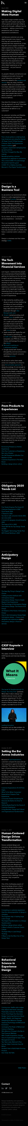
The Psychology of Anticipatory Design (14, 604)
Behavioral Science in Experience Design (9, 965)
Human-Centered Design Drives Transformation (13, 836)
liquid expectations (15, 759)
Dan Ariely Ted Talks (8, 1053)
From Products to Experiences (13, 407)
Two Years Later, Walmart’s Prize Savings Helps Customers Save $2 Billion (12, 1044)
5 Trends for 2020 (7, 513)
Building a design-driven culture (12, 464)
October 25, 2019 (7, 748)
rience (13, 807)
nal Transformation (18, 811)
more (8, 330)
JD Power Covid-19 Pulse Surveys (12, 141)
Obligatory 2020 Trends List (13, 487)
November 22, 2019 (7, 642)
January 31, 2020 (6, 257)
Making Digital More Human (11, 12)
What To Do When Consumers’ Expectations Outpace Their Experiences (11, 794)
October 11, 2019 (7, 830)
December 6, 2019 (7, 551)
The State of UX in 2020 (9, 524)
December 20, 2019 (7, 482)
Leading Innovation (8, 725)
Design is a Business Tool (10, 188)
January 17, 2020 (6, 402)
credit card (11, 313)
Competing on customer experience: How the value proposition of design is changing (14, 912)
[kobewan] (3, 2)
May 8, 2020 (5, 8)
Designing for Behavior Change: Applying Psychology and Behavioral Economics (13, 1022)
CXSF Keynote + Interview (12, 647)
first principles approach (13, 365)
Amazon (6, 315)
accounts (12, 356)
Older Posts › (22, 1068)
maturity (13, 199)
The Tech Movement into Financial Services (13, 263)
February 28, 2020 (7, 183)
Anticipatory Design (10, 556)
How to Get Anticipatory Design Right (14, 615)
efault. (9, 343)
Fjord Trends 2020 (7, 511)
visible (9, 241)
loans (11, 317)
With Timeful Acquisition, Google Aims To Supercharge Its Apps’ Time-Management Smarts (13, 1038)
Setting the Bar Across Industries (13, 752)
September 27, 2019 (7, 956)
